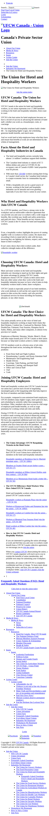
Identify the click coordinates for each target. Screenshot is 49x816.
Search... (4, 7)
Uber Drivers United (24, 675)
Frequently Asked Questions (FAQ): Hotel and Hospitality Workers (22, 582)
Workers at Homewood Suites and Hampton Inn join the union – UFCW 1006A (27, 507)
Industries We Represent (15, 68)
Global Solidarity (23, 673)
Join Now (20, 727)
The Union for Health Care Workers (30, 794)
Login (24, 732)
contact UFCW (21, 552)
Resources (10, 53)
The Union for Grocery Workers (29, 767)
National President (23, 602)
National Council (23, 604)
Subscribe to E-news (24, 627)
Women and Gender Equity (27, 659)
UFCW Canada (22, 742)
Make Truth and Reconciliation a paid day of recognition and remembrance (31, 692)
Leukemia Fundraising (25, 654)
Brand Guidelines (23, 613)
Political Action (22, 657)
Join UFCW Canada (24, 616)
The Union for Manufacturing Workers (31, 792)
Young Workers (22, 668)
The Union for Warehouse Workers (30, 806)
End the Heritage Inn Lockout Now (30, 702)
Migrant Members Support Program (30, 638)
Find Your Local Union (25, 598)
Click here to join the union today (24, 589)
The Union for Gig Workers (27, 804)
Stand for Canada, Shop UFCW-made (31, 634)
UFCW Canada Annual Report (28, 611)
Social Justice (21, 661)
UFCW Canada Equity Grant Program (31, 648)
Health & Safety (22, 645)
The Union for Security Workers (29, 801)
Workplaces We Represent (26, 723)
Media (18, 625)
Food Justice (21, 670)
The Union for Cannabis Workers (29, 797)
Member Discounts (23, 643)
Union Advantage (23, 711)
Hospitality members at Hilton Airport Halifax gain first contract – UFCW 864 (26, 473)
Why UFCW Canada (24, 709)
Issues (8, 55)
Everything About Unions (26, 718)
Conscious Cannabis (24, 677)
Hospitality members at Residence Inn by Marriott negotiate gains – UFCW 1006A (25, 460)
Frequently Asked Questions (27, 716)
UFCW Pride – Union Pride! (27, 666)
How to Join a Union (24, 725)
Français (9, 3)
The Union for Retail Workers (28, 799)
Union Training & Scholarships (28, 641)
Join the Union (12, 60)
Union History (22, 609)
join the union (28, 547)
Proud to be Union (23, 607)
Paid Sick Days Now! (24, 695)
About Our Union (13, 48)
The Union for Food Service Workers (31, 783)
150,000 (22, 174)
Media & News (12, 50)
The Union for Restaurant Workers (30, 785)
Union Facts (21, 714)
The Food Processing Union (27, 769)
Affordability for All (24, 684)
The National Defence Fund (27, 636)
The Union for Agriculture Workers (30, 664)
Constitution (21, 600)
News (18, 623)
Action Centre (11, 57)
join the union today (24, 92)
